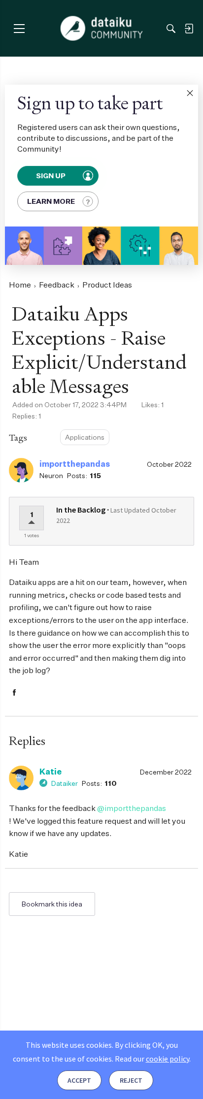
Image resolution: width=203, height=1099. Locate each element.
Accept (79, 1080)
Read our (152, 1059)
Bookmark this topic (52, 904)
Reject (131, 1080)
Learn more (51, 201)
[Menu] (19, 28)
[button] (189, 93)
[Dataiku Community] (102, 28)
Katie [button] (50, 771)
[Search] (171, 28)
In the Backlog (80, 510)
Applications (84, 437)
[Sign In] (189, 28)
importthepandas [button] (74, 464)
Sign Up (51, 176)
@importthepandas (131, 808)
